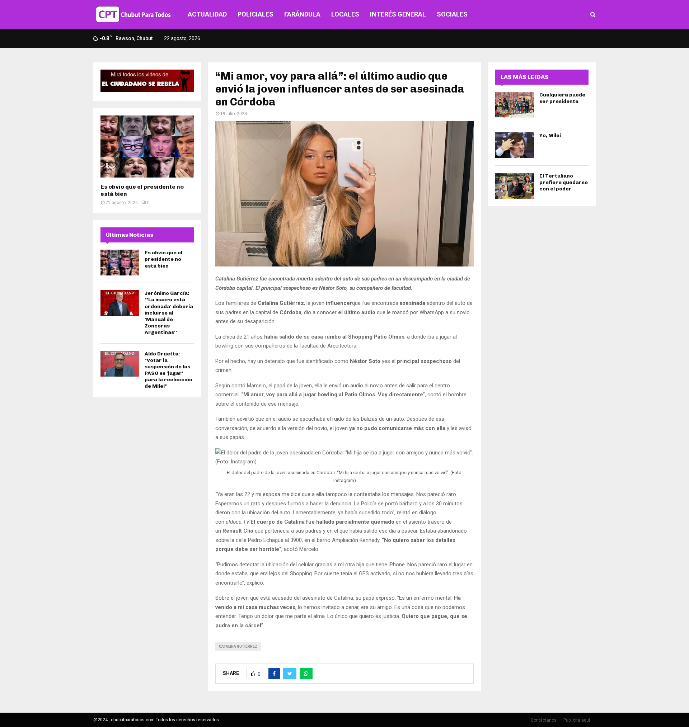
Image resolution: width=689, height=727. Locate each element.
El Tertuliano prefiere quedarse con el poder (563, 182)
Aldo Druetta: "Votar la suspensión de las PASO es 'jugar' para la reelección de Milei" (168, 370)
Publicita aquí (576, 720)
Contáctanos (544, 720)
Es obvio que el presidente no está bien (163, 259)
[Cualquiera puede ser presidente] (514, 105)
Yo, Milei (550, 135)
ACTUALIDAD (207, 14)
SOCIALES (452, 14)
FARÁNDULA (302, 14)
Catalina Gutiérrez (238, 646)
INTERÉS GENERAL (398, 14)
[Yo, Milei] (514, 145)
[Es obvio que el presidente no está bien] (147, 146)
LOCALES (345, 14)
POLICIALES (255, 14)
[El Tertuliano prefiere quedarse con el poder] (514, 186)
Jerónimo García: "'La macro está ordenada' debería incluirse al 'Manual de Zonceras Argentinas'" (169, 312)
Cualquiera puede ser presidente (562, 98)
